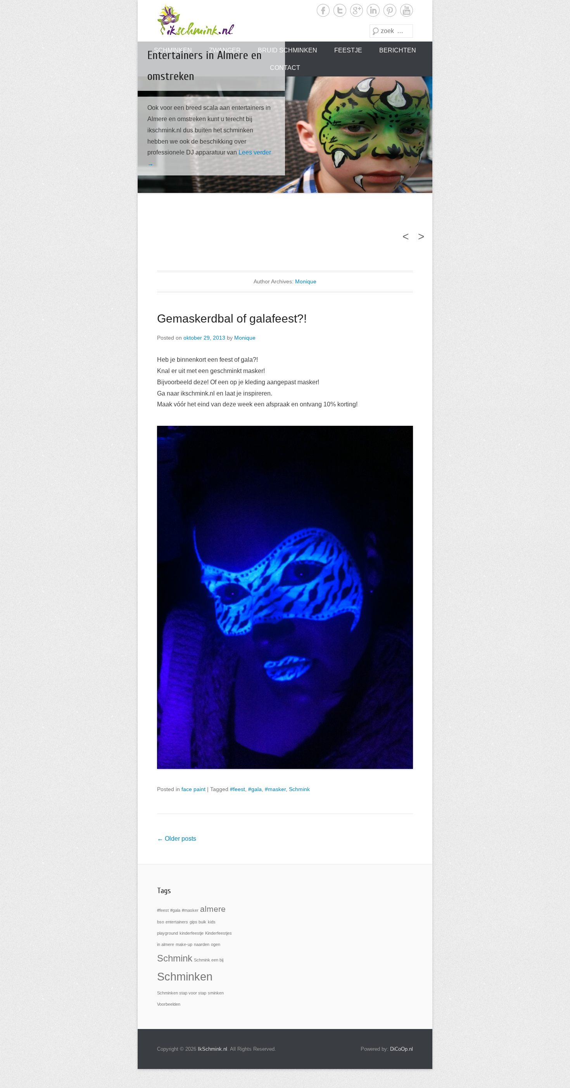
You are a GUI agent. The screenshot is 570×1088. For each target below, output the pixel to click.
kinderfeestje (192, 933)
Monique (305, 281)
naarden (201, 944)
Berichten (397, 50)
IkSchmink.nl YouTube (406, 10)
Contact (285, 67)
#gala (255, 789)
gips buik (198, 922)
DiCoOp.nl (401, 1049)
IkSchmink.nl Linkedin (373, 10)
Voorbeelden (168, 1004)
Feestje (348, 50)
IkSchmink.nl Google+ (356, 10)
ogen (215, 944)
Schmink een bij (208, 960)
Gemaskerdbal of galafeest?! (232, 318)
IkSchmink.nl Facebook (323, 10)
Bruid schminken (287, 50)
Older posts (176, 838)
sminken (216, 993)
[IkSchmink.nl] (196, 20)
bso (160, 922)
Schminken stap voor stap (181, 993)
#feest (237, 789)
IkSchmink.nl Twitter (339, 10)
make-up (184, 944)
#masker (275, 789)
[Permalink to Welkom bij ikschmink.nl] (285, 134)
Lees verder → (214, 163)
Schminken (184, 976)
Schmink (299, 789)
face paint (193, 789)
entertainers (177, 922)
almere (213, 908)
